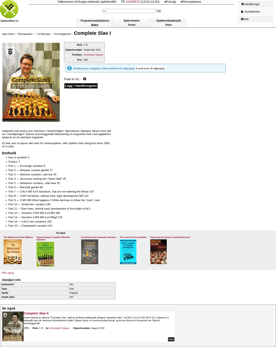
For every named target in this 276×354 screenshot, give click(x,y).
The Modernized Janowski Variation (98, 237)
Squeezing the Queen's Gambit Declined (170, 237)
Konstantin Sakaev (93, 54)
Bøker (95, 24)
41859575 (133, 1)
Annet (131, 24)
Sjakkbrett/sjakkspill (168, 20)
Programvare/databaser (95, 20)
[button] (150, 68)
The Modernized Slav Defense (18, 237)
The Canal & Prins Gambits (133, 237)
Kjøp (171, 339)
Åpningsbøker (25, 34)
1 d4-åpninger (43, 34)
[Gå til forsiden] (14, 13)
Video (168, 24)
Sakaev (60, 328)
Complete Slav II (36, 313)
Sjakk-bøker (8, 34)
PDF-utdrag (8, 272)
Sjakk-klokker (131, 20)
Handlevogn (252, 4)
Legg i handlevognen (81, 85)
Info (246, 19)
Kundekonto (252, 11)
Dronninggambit (62, 34)
